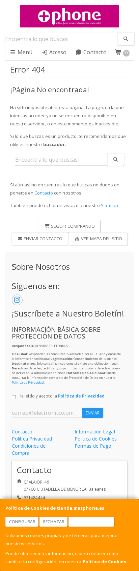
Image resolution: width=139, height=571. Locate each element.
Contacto (94, 52)
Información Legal (95, 431)
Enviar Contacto (42, 239)
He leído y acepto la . (62, 396)
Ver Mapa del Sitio (101, 239)
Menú (24, 52)
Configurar (22, 522)
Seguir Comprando (72, 226)
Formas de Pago (93, 446)
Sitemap (109, 205)
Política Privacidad (32, 438)
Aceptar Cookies (91, 522)
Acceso (57, 52)
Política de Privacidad (28, 382)
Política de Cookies (104, 561)
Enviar (93, 413)
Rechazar (53, 522)
